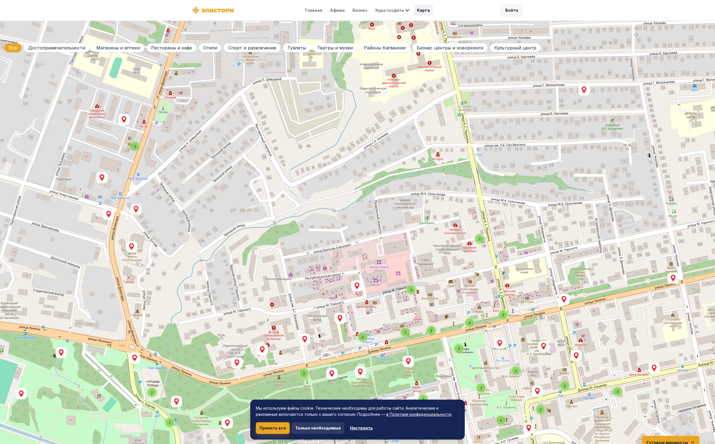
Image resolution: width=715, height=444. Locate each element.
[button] (499, 343)
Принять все (272, 428)
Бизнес (360, 10)
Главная (313, 10)
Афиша (337, 10)
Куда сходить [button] (389, 10)
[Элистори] (213, 10)
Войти (511, 10)
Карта (423, 10)
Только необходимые (318, 428)
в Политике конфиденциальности (418, 414)
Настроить (361, 428)
